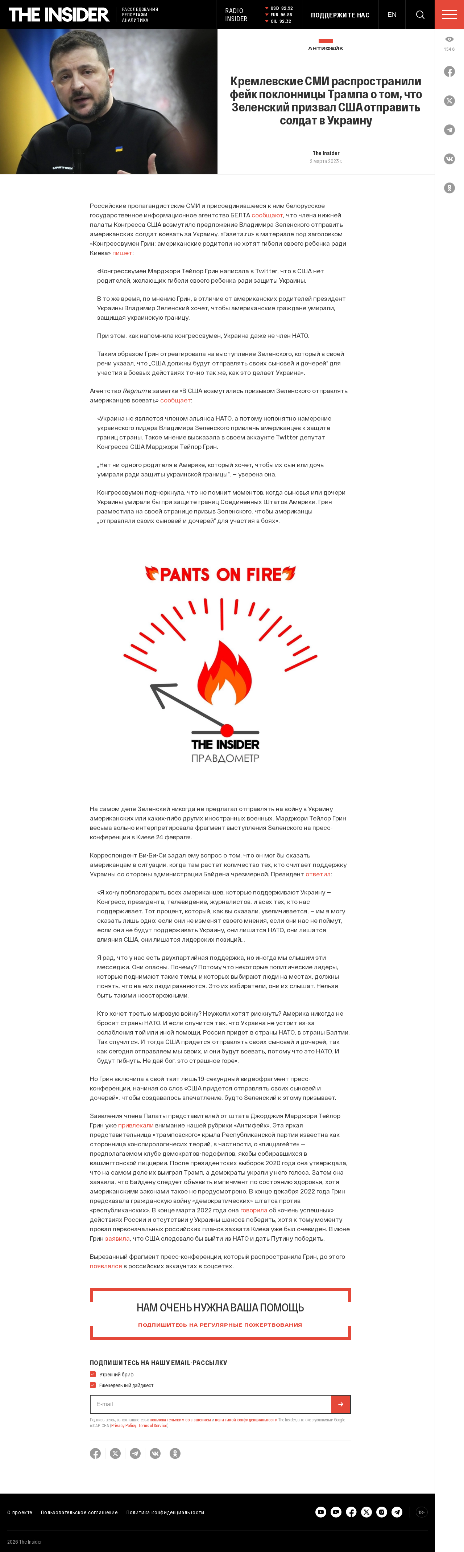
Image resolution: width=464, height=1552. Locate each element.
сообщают (267, 214)
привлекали (136, 1125)
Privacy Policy (123, 1425)
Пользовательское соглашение (79, 1512)
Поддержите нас (340, 15)
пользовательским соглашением (180, 1419)
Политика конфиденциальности (165, 1512)
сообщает (175, 400)
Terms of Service (152, 1425)
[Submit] (340, 1404)
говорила (254, 1209)
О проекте (19, 1512)
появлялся (106, 1265)
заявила (117, 1238)
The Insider (326, 153)
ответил (318, 873)
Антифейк (326, 49)
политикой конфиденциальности (246, 1419)
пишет (122, 252)
